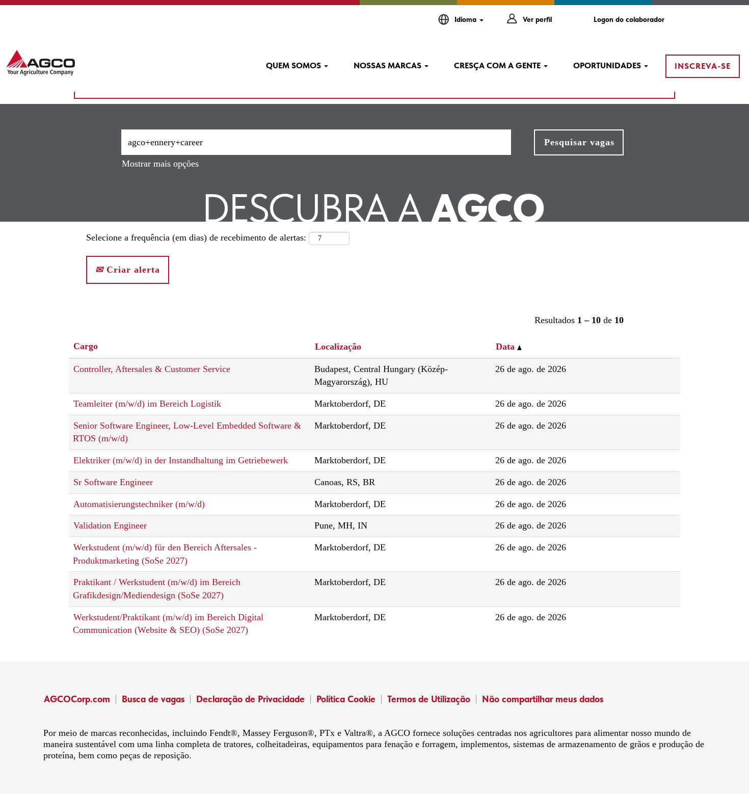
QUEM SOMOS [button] (294, 65)
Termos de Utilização (428, 699)
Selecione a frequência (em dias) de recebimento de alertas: (196, 237)
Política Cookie (346, 699)
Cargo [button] (85, 346)
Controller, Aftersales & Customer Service (151, 369)
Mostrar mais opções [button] (160, 163)
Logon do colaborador (629, 19)
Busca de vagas (153, 699)
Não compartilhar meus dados (542, 699)
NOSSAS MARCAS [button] (388, 65)
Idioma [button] (466, 19)
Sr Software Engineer (113, 482)
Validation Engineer (110, 525)
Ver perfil (537, 19)
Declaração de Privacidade (250, 699)
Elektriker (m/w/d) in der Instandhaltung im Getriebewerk (180, 460)
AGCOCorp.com (77, 699)
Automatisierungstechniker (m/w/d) (139, 504)
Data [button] (506, 346)
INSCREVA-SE (703, 66)
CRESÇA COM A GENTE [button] (498, 65)
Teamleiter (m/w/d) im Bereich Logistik (147, 404)
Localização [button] (338, 346)
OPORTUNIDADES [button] (608, 65)
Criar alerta (131, 269)
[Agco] (40, 63)
